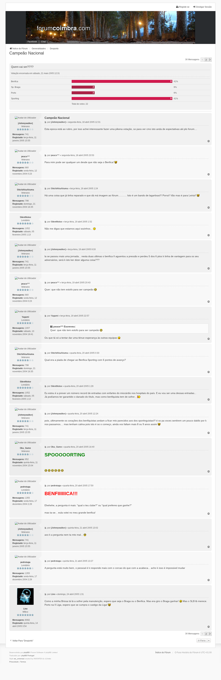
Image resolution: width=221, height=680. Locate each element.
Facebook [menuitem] (32, 41)
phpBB (26, 652)
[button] (210, 60)
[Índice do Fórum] (110, 27)
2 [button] (206, 59)
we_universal (19, 659)
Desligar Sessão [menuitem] (204, 7)
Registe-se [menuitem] (184, 7)
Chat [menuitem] (43, 41)
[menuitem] (14, 661)
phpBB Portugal (27, 655)
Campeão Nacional (26, 53)
